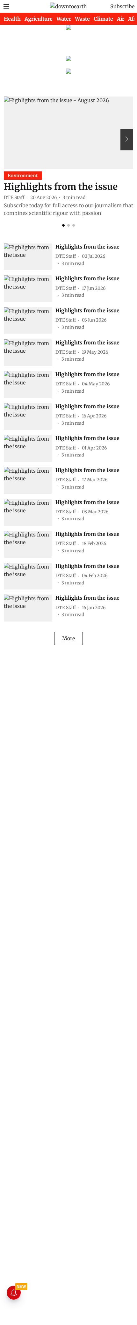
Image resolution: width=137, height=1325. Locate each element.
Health (12, 19)
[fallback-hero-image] (68, 133)
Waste (82, 19)
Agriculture (39, 19)
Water (63, 19)
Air (120, 19)
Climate (103, 19)
